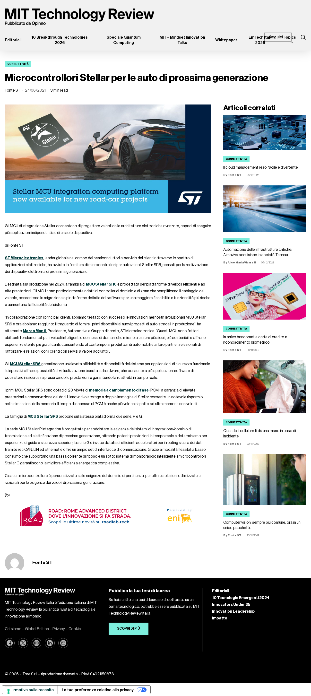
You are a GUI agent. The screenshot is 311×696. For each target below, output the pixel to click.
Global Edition (37, 629)
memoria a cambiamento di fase (119, 390)
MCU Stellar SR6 (101, 284)
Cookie (75, 629)
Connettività (18, 64)
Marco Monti (34, 331)
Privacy (58, 629)
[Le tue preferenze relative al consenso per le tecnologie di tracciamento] (8, 691)
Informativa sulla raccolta (30, 689)
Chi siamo (13, 629)
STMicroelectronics (24, 258)
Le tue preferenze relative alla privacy (98, 689)
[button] (128, 629)
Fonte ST (12, 90)
